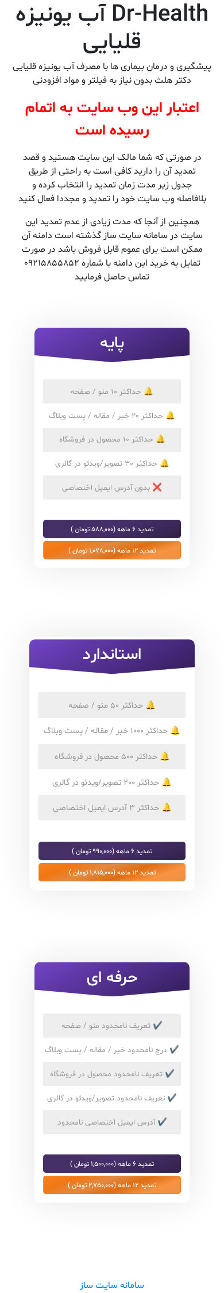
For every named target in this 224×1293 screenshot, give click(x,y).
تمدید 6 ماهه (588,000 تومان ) (112, 529)
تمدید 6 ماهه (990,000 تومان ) (112, 851)
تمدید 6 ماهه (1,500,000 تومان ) (112, 1163)
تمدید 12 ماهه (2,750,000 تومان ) (112, 1185)
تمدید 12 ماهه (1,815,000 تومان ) (112, 872)
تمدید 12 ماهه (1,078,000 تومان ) (112, 550)
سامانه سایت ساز (112, 1285)
